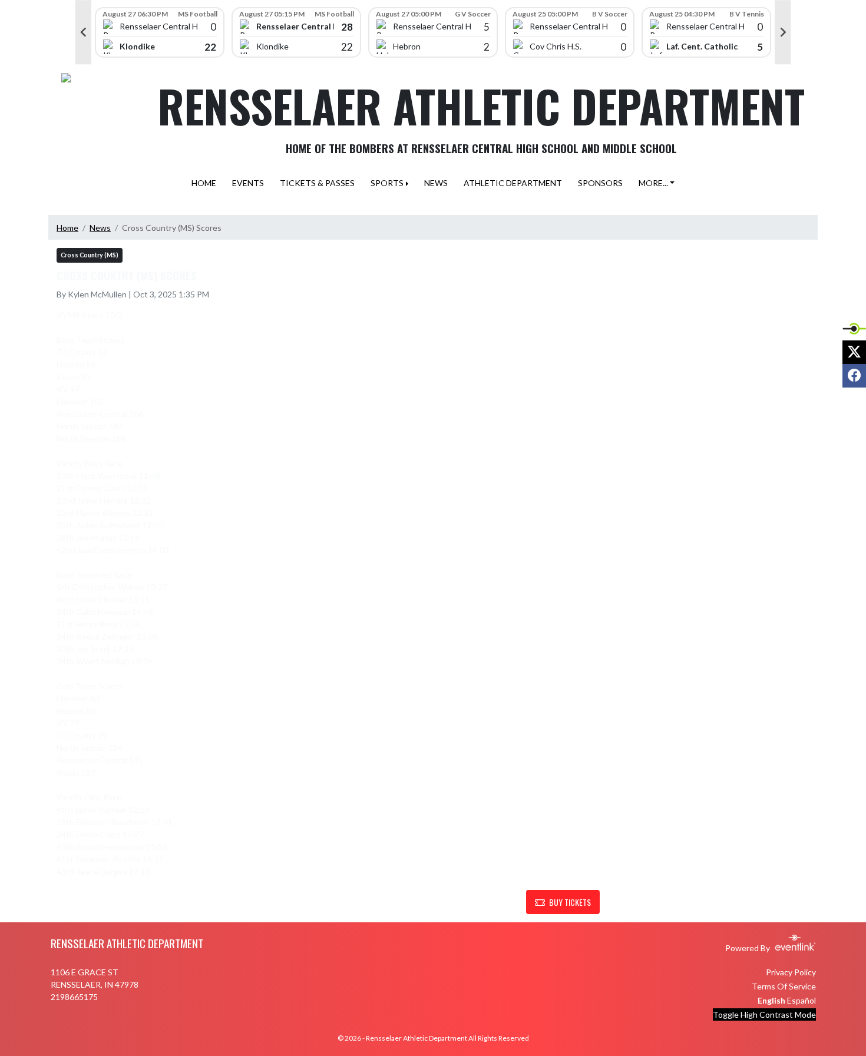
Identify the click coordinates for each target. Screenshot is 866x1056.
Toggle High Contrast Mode (764, 1014)
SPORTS (387, 183)
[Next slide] (783, 32)
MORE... (653, 183)
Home (67, 228)
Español (801, 1000)
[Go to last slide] (83, 32)
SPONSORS (600, 183)
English (771, 1000)
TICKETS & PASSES (317, 183)
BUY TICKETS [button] (570, 902)
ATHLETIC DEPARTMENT (513, 183)
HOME (203, 183)
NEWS (436, 183)
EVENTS (248, 183)
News (100, 228)
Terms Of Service (784, 986)
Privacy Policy (791, 972)
